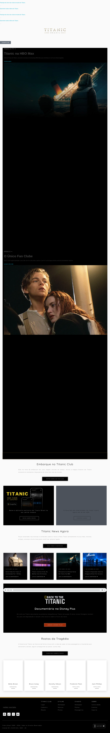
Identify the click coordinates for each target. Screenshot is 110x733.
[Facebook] (4, 714)
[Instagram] (13, 714)
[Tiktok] (8, 714)
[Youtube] (17, 714)
